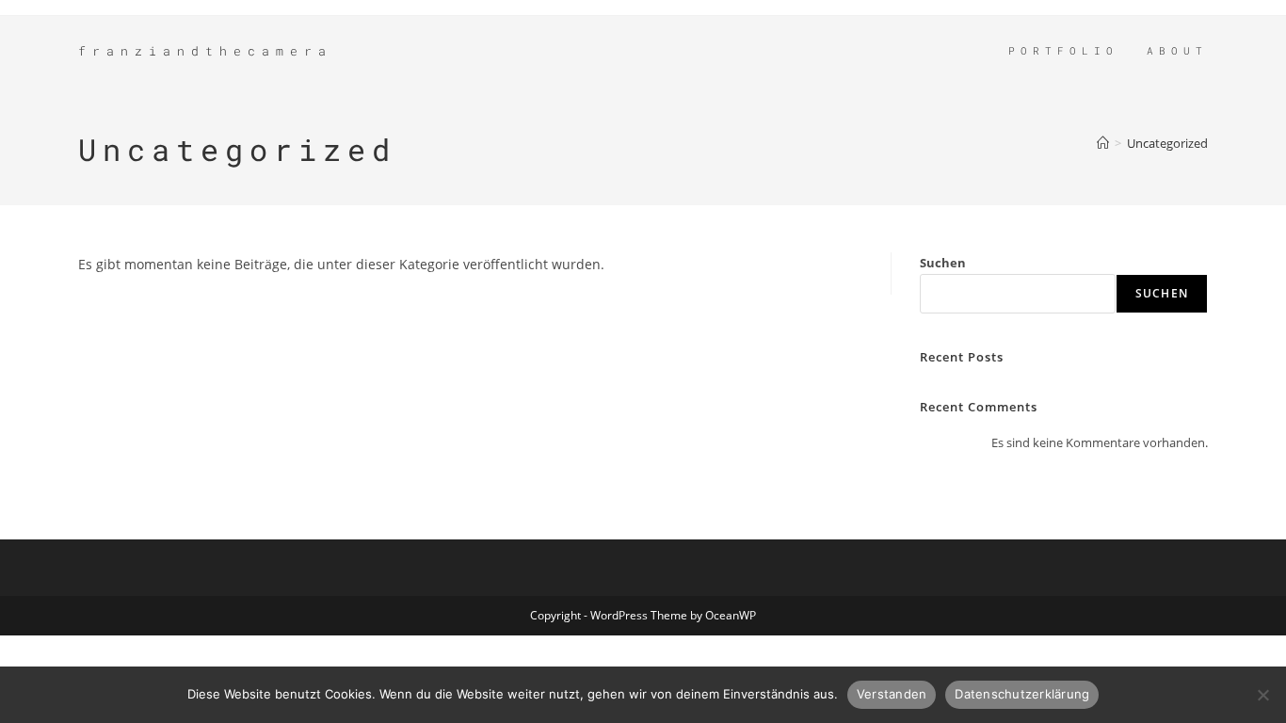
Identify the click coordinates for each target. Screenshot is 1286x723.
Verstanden (892, 693)
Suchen (943, 262)
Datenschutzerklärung (1022, 693)
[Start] (1103, 143)
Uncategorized (1167, 143)
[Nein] (1262, 694)
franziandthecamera (205, 50)
